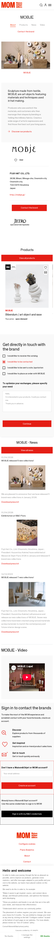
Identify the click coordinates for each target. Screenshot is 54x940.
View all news (27, 450)
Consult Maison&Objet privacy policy (16, 926)
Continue (27, 424)
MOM (11, 4)
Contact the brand (26, 31)
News (33, 25)
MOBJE (27, 72)
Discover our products (21, 131)
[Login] (45, 5)
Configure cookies (27, 844)
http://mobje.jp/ (17, 194)
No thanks (9, 936)
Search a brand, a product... (41, 4)
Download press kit (10, 502)
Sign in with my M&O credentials (27, 814)
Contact (27, 861)
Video (42, 25)
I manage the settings (27, 936)
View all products (27, 258)
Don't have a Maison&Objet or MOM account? (24, 767)
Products (23, 25)
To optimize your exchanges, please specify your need (25, 385)
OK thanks (45, 936)
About (13, 25)
